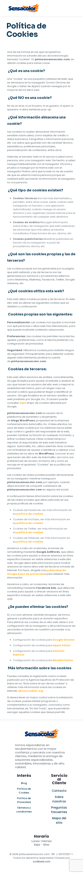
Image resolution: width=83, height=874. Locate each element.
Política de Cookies (24, 790)
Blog (24, 783)
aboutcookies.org (30, 691)
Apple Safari (61, 645)
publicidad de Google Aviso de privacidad (36, 572)
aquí (22, 403)
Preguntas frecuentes (59, 809)
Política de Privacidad (24, 800)
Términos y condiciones (24, 809)
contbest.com (41, 861)
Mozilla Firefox (63, 660)
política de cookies (29, 514)
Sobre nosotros (59, 799)
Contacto (59, 791)
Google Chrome (64, 640)
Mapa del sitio (59, 820)
